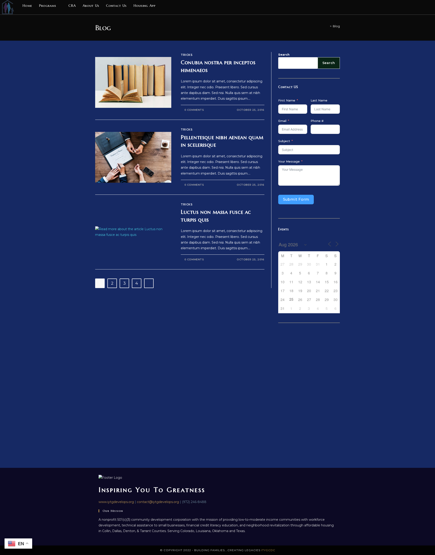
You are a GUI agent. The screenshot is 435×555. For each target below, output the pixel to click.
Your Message (289, 161)
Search (284, 54)
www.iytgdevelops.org (116, 502)
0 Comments (194, 109)
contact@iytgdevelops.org (158, 502)
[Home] (327, 26)
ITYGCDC (268, 550)
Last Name (319, 100)
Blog (336, 26)
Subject (284, 141)
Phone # (317, 121)
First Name (286, 100)
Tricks (187, 55)
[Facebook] (420, 5)
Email (282, 121)
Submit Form (296, 199)
